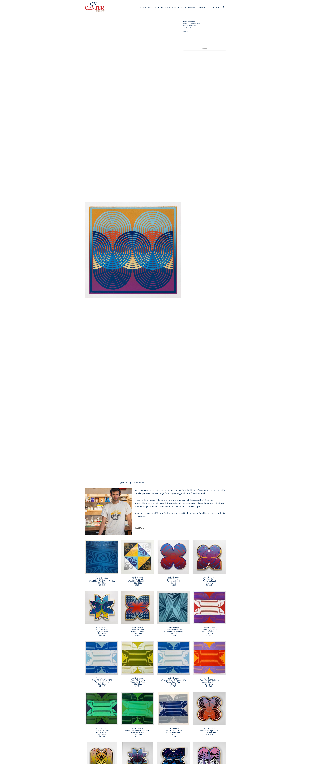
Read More (139, 527)
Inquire (204, 48)
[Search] (224, 7)
